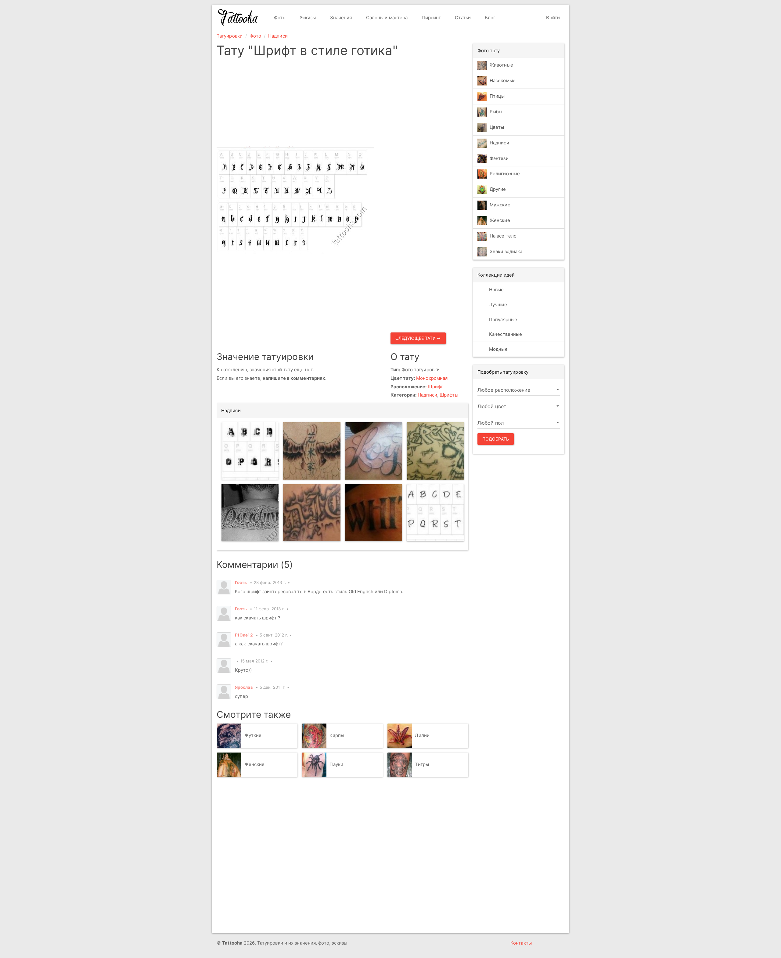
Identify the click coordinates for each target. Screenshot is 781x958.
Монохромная (432, 378)
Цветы (497, 127)
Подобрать (495, 438)
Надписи (278, 36)
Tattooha (238, 17)
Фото (279, 17)
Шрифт (435, 387)
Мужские (500, 205)
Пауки (336, 764)
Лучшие (497, 304)
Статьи (462, 17)
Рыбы (496, 111)
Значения (340, 17)
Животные (501, 65)
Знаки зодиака (506, 252)
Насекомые (503, 80)
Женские (254, 764)
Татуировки (230, 36)
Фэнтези (499, 158)
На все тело (503, 236)
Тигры (422, 764)
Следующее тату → (418, 338)
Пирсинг (430, 17)
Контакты (521, 943)
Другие (498, 189)
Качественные (505, 334)
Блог (490, 17)
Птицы (497, 96)
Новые (496, 289)
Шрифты (449, 395)
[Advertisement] (342, 104)
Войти (552, 17)
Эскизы (307, 17)
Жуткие (253, 735)
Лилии (422, 735)
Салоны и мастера (386, 17)
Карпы (336, 735)
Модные (498, 349)
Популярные (502, 319)
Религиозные (505, 174)
